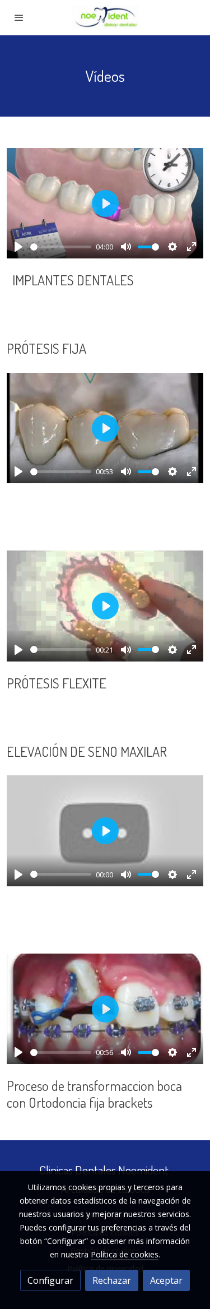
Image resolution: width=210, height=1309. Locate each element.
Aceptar (166, 1280)
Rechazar (111, 1280)
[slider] (60, 247)
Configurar (50, 1280)
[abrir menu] (19, 17)
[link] (105, 18)
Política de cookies (124, 1254)
